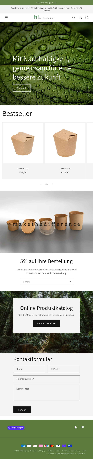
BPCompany (24, 451)
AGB (84, 451)
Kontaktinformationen (65, 453)
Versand (51, 453)
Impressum (81, 453)
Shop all (21, 88)
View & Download (46, 323)
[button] (6, 17)
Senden (22, 409)
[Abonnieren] (69, 281)
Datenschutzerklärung (71, 451)
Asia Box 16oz (23, 168)
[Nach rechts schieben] (52, 184)
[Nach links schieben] (40, 184)
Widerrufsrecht (54, 451)
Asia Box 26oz (65, 168)
